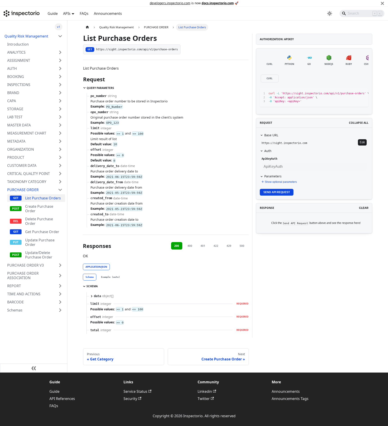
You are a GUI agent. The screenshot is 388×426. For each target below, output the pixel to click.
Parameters (273, 176)
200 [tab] (176, 246)
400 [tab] (189, 246)
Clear (363, 208)
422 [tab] (216, 246)
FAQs (84, 13)
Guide (53, 13)
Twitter (204, 398)
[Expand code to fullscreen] (363, 93)
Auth (267, 151)
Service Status (135, 391)
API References (62, 398)
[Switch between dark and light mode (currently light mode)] (329, 13)
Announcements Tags (290, 398)
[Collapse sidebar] (33, 368)
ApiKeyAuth (269, 158)
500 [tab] (242, 246)
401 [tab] (203, 246)
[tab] (89, 277)
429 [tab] (229, 246)
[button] (34, 52)
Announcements (108, 13)
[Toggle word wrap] (347, 93)
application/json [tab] (96, 266)
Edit (362, 142)
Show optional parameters (281, 181)
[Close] (382, 3)
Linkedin (205, 391)
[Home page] (87, 27)
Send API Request (276, 192)
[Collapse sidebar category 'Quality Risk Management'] (60, 36)
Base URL (271, 135)
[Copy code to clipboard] (355, 93)
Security (130, 398)
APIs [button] (67, 13)
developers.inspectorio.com (170, 3)
